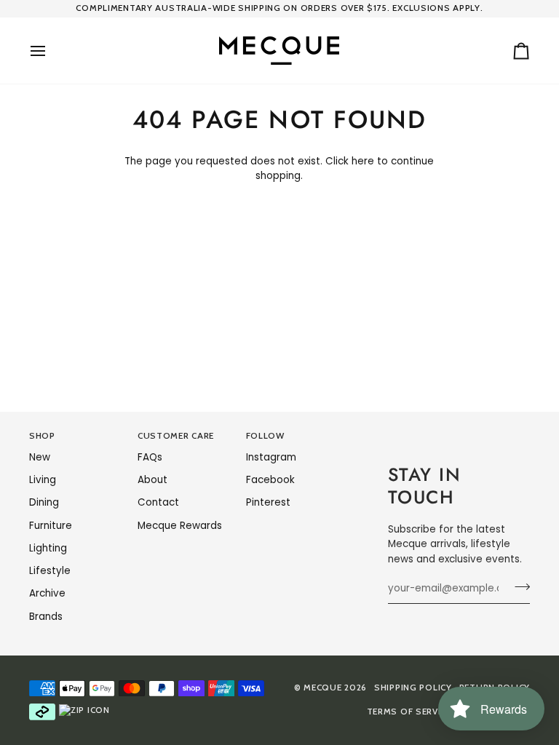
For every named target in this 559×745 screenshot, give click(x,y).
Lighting (48, 548)
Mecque (322, 687)
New (39, 457)
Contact (158, 502)
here (363, 161)
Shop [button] (42, 436)
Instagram (271, 457)
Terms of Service (409, 711)
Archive (47, 593)
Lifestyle (50, 571)
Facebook (270, 480)
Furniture (50, 526)
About (152, 480)
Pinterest (268, 502)
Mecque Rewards (180, 526)
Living (42, 480)
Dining (44, 502)
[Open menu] (51, 50)
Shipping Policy (413, 687)
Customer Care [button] (176, 436)
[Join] (518, 586)
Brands (46, 617)
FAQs (150, 457)
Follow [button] (265, 436)
